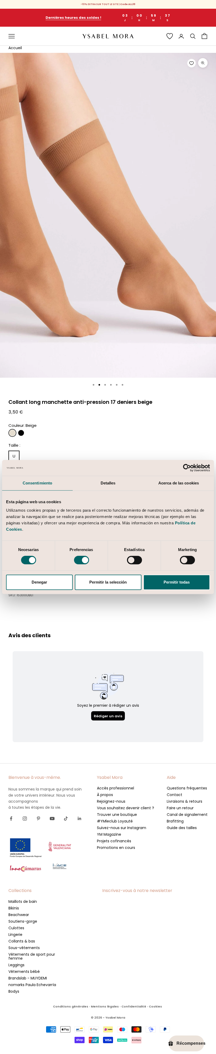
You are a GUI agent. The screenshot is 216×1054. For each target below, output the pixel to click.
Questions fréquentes (187, 788)
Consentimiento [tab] (37, 483)
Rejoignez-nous (111, 801)
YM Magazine (109, 834)
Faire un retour (180, 808)
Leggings (16, 965)
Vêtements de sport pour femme (31, 956)
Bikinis (13, 908)
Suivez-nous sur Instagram (121, 827)
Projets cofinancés (114, 841)
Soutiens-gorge (22, 921)
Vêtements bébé (24, 971)
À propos (105, 794)
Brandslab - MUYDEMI (27, 978)
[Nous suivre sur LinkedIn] (79, 818)
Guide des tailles (182, 827)
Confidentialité (133, 1006)
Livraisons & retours (184, 801)
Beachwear (18, 914)
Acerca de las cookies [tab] (178, 483)
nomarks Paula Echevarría (32, 984)
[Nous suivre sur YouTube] (52, 818)
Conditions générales (70, 1006)
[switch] (81, 560)
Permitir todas (177, 582)
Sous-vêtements (24, 947)
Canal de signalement (187, 814)
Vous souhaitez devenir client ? (125, 808)
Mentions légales (105, 1006)
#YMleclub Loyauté (115, 821)
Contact (174, 794)
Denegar (39, 582)
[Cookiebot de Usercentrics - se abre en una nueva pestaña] (187, 468)
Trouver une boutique (117, 814)
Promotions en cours (116, 847)
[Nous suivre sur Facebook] (11, 818)
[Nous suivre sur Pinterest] (38, 818)
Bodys (13, 991)
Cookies (155, 1006)
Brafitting (175, 821)
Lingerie (15, 934)
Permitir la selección (108, 582)
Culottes (16, 928)
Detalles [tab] (108, 483)
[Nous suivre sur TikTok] (65, 818)
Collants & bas (21, 941)
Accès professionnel (115, 788)
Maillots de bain (22, 901)
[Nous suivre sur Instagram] (24, 818)
